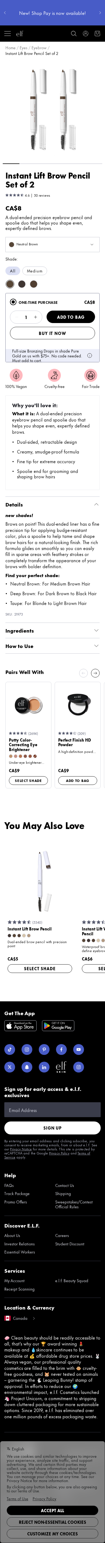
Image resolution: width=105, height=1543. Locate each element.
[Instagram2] (78, 1067)
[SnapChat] (27, 1067)
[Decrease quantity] (17, 317)
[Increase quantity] (35, 317)
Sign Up (52, 1128)
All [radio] (13, 271)
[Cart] (97, 33)
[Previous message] (5, 13)
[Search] (74, 33)
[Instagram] (27, 1049)
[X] (9, 1067)
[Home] (20, 33)
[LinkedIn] (44, 1067)
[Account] (85, 33)
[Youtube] (78, 1049)
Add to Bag (71, 317)
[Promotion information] (89, 355)
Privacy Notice (21, 1149)
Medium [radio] (35, 271)
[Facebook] (61, 1049)
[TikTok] (9, 1049)
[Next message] (100, 13)
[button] (52, 109)
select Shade (28, 780)
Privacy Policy (59, 1153)
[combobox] (52, 244)
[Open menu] (7, 33)
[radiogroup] (52, 271)
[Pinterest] (44, 1049)
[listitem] (10, 284)
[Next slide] (95, 673)
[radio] (13, 302)
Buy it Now (52, 333)
